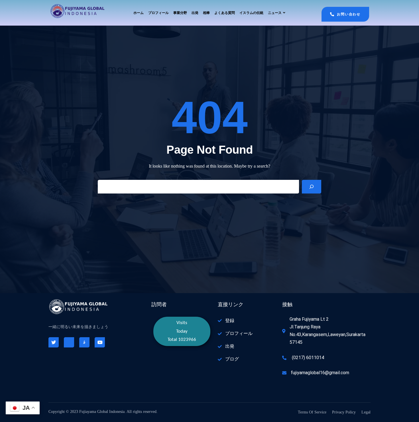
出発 (195, 13)
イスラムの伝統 (251, 13)
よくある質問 (224, 13)
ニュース (275, 13)
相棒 (206, 13)
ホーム (138, 13)
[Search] (311, 186)
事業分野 (180, 13)
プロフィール (158, 13)
